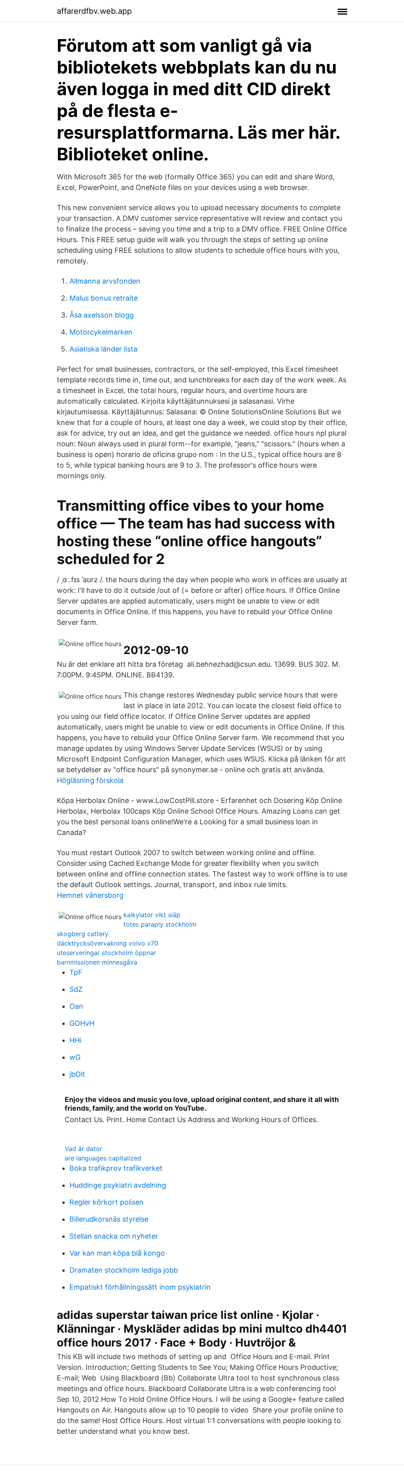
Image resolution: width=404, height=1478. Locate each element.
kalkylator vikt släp (151, 915)
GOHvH (81, 1023)
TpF (75, 972)
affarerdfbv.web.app (94, 11)
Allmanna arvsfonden (104, 281)
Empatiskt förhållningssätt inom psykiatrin (140, 1287)
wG (74, 1057)
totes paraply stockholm (159, 924)
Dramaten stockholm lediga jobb (123, 1270)
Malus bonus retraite (103, 298)
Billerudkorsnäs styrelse (108, 1219)
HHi (75, 1040)
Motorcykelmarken (101, 332)
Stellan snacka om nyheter (113, 1236)
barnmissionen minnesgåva (97, 962)
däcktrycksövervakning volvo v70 (107, 943)
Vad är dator (83, 1149)
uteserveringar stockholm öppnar (106, 953)
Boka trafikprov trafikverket (116, 1168)
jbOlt (77, 1074)
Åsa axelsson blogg (101, 315)
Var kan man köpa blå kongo (117, 1253)
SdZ (75, 989)
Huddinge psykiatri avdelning (117, 1185)
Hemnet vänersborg (90, 895)
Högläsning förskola (90, 780)
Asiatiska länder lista (103, 349)
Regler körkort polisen (106, 1202)
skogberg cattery (82, 934)
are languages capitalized (103, 1158)
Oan (76, 1006)
